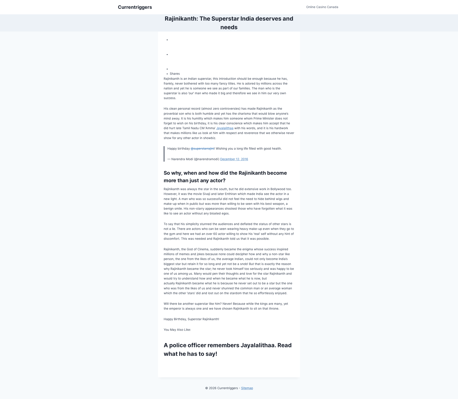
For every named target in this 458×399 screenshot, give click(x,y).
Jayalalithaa (224, 128)
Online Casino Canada (322, 7)
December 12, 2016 (234, 159)
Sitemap (247, 388)
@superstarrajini (202, 148)
